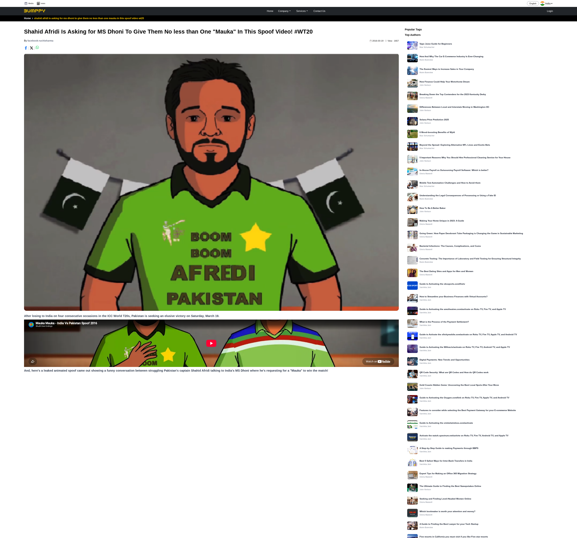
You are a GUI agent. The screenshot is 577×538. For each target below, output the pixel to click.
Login (550, 11)
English (533, 3)
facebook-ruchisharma (40, 40)
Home (27, 18)
